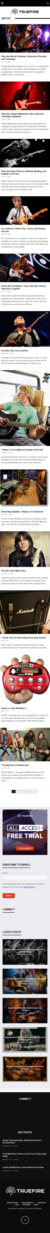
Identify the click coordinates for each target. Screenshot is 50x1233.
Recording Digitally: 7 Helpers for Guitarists (22, 511)
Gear (17, 1204)
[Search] (48, 3)
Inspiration (41, 1203)
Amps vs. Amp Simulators (13, 708)
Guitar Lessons (12, 1203)
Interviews (26, 1204)
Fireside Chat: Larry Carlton (14, 350)
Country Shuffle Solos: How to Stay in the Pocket (23, 1167)
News (36, 1204)
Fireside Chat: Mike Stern (13, 571)
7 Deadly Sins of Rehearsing (14, 765)
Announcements (28, 1203)
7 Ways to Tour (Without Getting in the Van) (22, 450)
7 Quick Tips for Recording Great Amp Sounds (23, 637)
